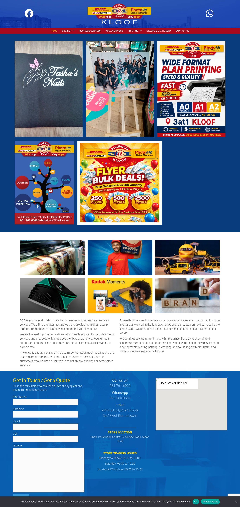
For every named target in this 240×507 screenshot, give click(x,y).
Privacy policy (210, 501)
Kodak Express (114, 31)
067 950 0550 (120, 398)
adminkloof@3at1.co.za (120, 410)
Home (54, 31)
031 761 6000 (120, 386)
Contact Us (182, 31)
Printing (133, 31)
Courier (66, 31)
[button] (68, 31)
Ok (195, 501)
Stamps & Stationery (159, 31)
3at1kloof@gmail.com (120, 415)
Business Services (90, 31)
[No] (235, 501)
